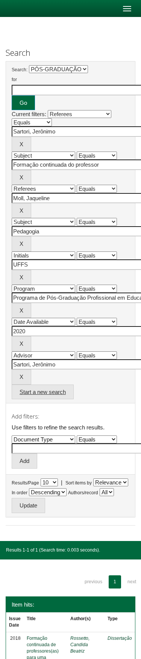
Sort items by (78, 483)
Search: (19, 69)
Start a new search (43, 392)
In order (19, 492)
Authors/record (83, 492)
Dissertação (120, 638)
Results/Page (25, 483)
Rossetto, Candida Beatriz (79, 645)
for (14, 79)
